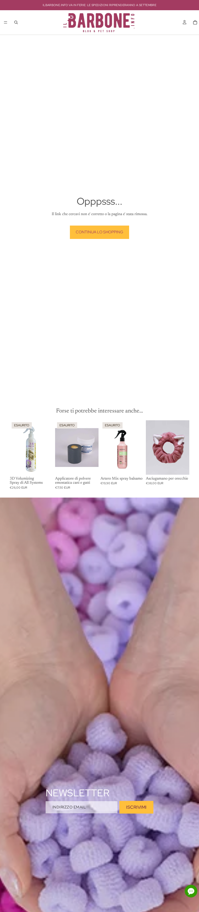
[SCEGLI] (181, 467)
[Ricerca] (16, 22)
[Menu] (5, 22)
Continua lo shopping (99, 232)
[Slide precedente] (60, 447)
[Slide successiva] (93, 447)
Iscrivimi (136, 807)
